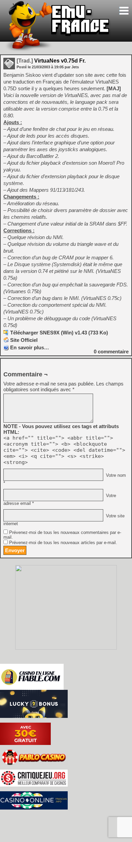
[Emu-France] (57, 50)
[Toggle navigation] (123, 10)
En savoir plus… (29, 347)
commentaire (111, 351)
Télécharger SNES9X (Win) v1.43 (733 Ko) (59, 332)
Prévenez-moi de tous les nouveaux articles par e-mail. (63, 542)
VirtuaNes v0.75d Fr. (51, 61)
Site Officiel (24, 340)
